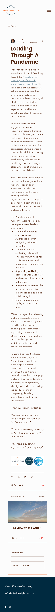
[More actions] (42, 41)
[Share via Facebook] (12, 476)
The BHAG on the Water (26, 527)
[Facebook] (5, 607)
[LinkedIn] (9, 607)
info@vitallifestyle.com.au (19, 593)
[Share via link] (31, 476)
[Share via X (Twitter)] (18, 476)
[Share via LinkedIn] (25, 476)
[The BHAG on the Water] (27, 512)
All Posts (12, 26)
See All (41, 496)
